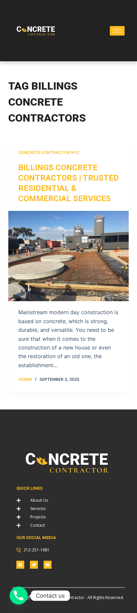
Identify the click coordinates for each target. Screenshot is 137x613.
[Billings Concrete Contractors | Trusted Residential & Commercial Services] (68, 256)
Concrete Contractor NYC (48, 152)
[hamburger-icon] (117, 31)
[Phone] (19, 596)
